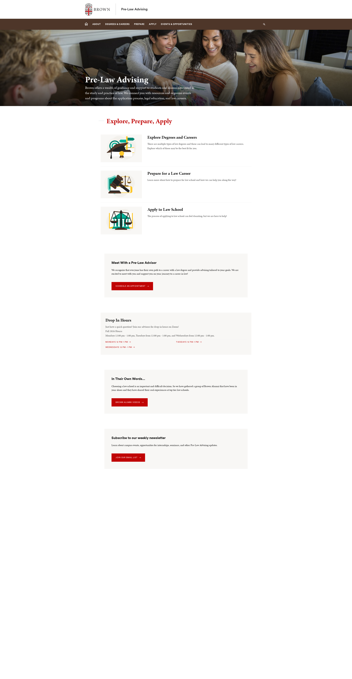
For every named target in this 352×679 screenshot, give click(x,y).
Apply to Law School (165, 209)
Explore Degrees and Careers (172, 137)
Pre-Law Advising (134, 9)
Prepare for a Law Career (169, 173)
